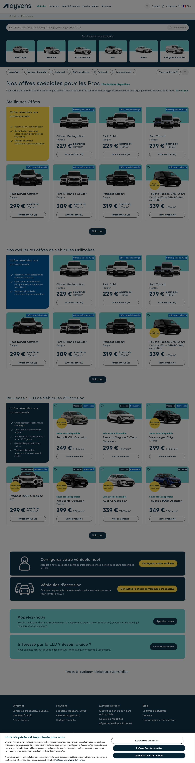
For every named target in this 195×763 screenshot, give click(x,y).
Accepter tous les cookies (149, 755)
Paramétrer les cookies (147, 741)
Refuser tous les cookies (149, 748)
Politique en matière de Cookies (69, 760)
